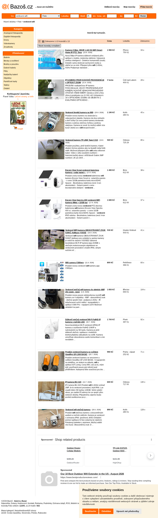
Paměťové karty (10, 81)
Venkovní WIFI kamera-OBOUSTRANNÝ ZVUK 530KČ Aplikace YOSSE (85, 231)
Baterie (7, 57)
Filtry (6, 71)
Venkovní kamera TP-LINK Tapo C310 (81, 140)
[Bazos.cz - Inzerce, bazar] (17, 9)
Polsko (34, 513)
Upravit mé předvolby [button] (127, 511)
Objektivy (7, 78)
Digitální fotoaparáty (12, 36)
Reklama (39, 503)
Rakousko (42, 513)
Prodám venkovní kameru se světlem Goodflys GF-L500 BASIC (81, 353)
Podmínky (48, 503)
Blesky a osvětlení (11, 61)
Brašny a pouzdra (11, 64)
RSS (68, 503)
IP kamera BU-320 (73, 382)
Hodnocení (22, 503)
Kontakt (31, 503)
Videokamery (9, 43)
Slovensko (26, 513)
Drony (6, 40)
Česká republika (14, 513)
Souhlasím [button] (90, 511)
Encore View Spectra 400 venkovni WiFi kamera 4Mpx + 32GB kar (82, 201)
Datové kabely (10, 68)
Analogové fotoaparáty (13, 33)
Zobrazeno (145, 41)
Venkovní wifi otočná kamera (77, 410)
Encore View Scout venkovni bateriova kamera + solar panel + (82, 171)
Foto (19, 22)
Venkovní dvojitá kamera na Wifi (79, 112)
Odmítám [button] (106, 511)
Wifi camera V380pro (74, 263)
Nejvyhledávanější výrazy (25, 511)
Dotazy (14, 503)
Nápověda (5, 503)
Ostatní (7, 88)
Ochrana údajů (59, 503)
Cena (109, 41)
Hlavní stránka (10, 22)
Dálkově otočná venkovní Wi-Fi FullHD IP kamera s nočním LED (83, 320)
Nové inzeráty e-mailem (49, 46)
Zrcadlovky (8, 47)
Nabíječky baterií (11, 74)
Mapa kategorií (7, 511)
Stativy (6, 85)
